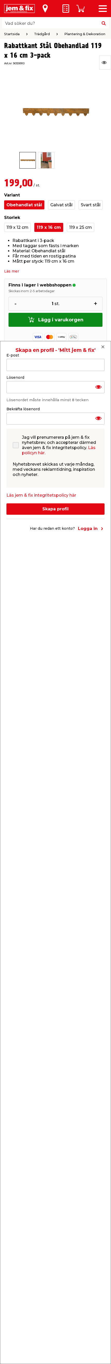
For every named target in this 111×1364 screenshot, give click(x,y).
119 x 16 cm (49, 227)
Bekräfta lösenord (23, 409)
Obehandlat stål (24, 204)
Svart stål (90, 204)
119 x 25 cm (80, 227)
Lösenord (15, 377)
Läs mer (11, 271)
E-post (12, 355)
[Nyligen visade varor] (105, 62)
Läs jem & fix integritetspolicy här (41, 495)
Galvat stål (61, 204)
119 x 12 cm (17, 227)
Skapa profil (55, 508)
